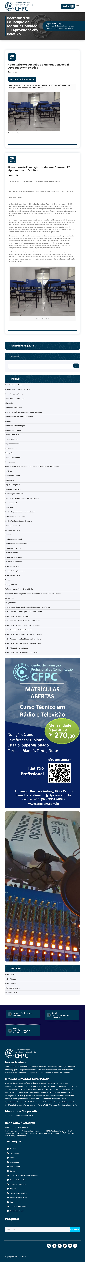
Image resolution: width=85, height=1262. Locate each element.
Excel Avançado (11, 448)
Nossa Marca (10, 507)
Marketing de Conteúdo (14, 494)
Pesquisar (15, 356)
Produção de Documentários (16, 543)
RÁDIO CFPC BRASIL (12, 988)
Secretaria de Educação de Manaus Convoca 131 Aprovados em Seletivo (33, 593)
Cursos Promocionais (13, 430)
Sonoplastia (9, 598)
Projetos (8, 580)
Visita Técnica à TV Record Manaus (18, 630)
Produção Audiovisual (13, 539)
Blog (59, 24)
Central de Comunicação (15, 398)
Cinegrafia (9, 403)
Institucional (10, 480)
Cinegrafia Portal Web (13, 407)
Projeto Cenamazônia (13, 562)
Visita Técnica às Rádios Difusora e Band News (23, 639)
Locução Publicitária (13, 489)
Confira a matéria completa (22, 79)
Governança (10, 462)
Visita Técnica (10, 974)
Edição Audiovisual (12, 435)
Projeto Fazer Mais (12, 566)
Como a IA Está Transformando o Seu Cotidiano (23, 412)
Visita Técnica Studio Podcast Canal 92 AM (21, 652)
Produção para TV (12, 553)
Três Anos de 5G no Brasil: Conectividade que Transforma (27, 607)
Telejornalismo (10, 603)
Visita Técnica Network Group (16, 648)
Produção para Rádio (13, 548)
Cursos (8, 421)
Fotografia (9, 453)
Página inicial (51, 24)
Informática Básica (12, 475)
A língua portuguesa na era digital (18, 389)
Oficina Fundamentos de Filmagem (18, 521)
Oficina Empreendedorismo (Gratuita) (20, 512)
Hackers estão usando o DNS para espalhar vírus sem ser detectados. (32, 466)
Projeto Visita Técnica (13, 575)
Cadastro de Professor (14, 394)
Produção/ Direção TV (13, 557)
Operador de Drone (12, 530)
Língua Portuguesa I (12, 485)
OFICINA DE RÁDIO (11, 993)
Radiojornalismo (11, 584)
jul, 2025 (12, 57)
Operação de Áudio (12, 525)
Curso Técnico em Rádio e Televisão (19, 416)
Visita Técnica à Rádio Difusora (17, 616)
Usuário (66, 6)
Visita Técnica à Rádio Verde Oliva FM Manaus (22, 621)
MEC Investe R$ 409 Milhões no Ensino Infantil (22, 498)
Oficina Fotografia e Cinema (16, 516)
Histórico (8, 471)
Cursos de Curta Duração (15, 426)
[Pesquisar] (76, 366)
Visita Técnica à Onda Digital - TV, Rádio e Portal (23, 612)
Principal (8, 534)
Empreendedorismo (12, 444)
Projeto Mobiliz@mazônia (15, 571)
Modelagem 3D (11, 503)
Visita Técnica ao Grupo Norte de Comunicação (23, 634)
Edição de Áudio (11, 439)
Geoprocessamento (13, 457)
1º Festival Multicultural (13, 385)
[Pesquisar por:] (42, 1229)
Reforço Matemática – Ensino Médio (19, 589)
